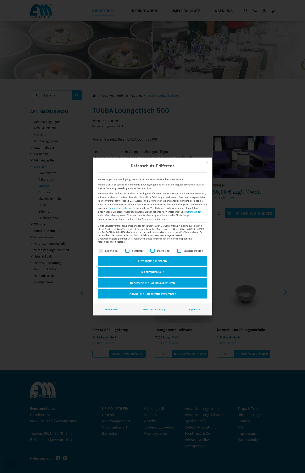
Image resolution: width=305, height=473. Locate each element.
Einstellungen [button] (194, 211)
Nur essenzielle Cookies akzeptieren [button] (152, 283)
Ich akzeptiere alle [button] (152, 272)
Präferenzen (111, 309)
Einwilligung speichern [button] (152, 261)
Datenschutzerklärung (120, 207)
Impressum (194, 309)
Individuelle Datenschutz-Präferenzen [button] (152, 294)
